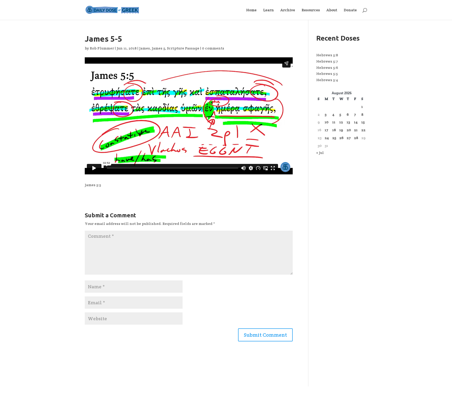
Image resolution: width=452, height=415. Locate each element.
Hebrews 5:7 (327, 61)
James (144, 48)
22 (363, 130)
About (331, 10)
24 (327, 137)
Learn (268, 10)
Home (251, 10)
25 (334, 137)
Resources (311, 10)
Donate (350, 10)
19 (341, 130)
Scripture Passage (183, 48)
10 (327, 122)
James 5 (158, 48)
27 (349, 137)
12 (341, 122)
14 (356, 122)
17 (326, 130)
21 (356, 130)
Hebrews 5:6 (327, 67)
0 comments (213, 48)
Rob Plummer (102, 48)
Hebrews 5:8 (327, 55)
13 (348, 122)
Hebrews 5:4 (327, 80)
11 (333, 122)
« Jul (320, 152)
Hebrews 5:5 (327, 73)
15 (363, 122)
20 (349, 130)
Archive (287, 10)
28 (356, 137)
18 (334, 130)
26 (341, 137)
